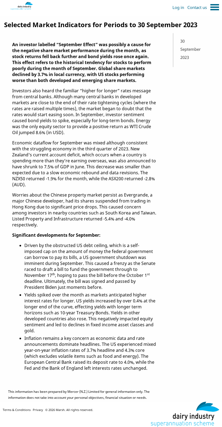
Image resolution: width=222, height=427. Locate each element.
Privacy (38, 410)
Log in (178, 7)
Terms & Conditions (17, 410)
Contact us (197, 7)
